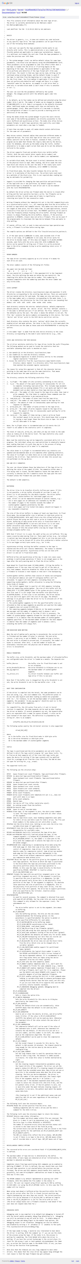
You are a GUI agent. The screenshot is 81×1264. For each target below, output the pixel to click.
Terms (23, 1261)
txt (73, 1261)
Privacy (17, 1261)
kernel (20, 9)
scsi (18, 12)
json (77, 1261)
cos (3, 9)
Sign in (77, 3)
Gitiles (12, 1261)
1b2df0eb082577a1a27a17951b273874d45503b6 (45, 9)
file (42, 17)
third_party (11, 9)
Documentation (8, 12)
